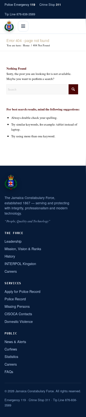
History (10, 256)
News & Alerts (15, 341)
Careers (11, 271)
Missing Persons (17, 306)
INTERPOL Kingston (20, 263)
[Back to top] (76, 411)
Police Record (15, 298)
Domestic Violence (19, 321)
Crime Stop (50, 4)
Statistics (11, 356)
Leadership (13, 241)
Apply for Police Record (22, 291)
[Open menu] (23, 26)
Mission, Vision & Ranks (23, 248)
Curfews (11, 348)
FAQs (9, 371)
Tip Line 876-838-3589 (20, 14)
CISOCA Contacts (18, 313)
